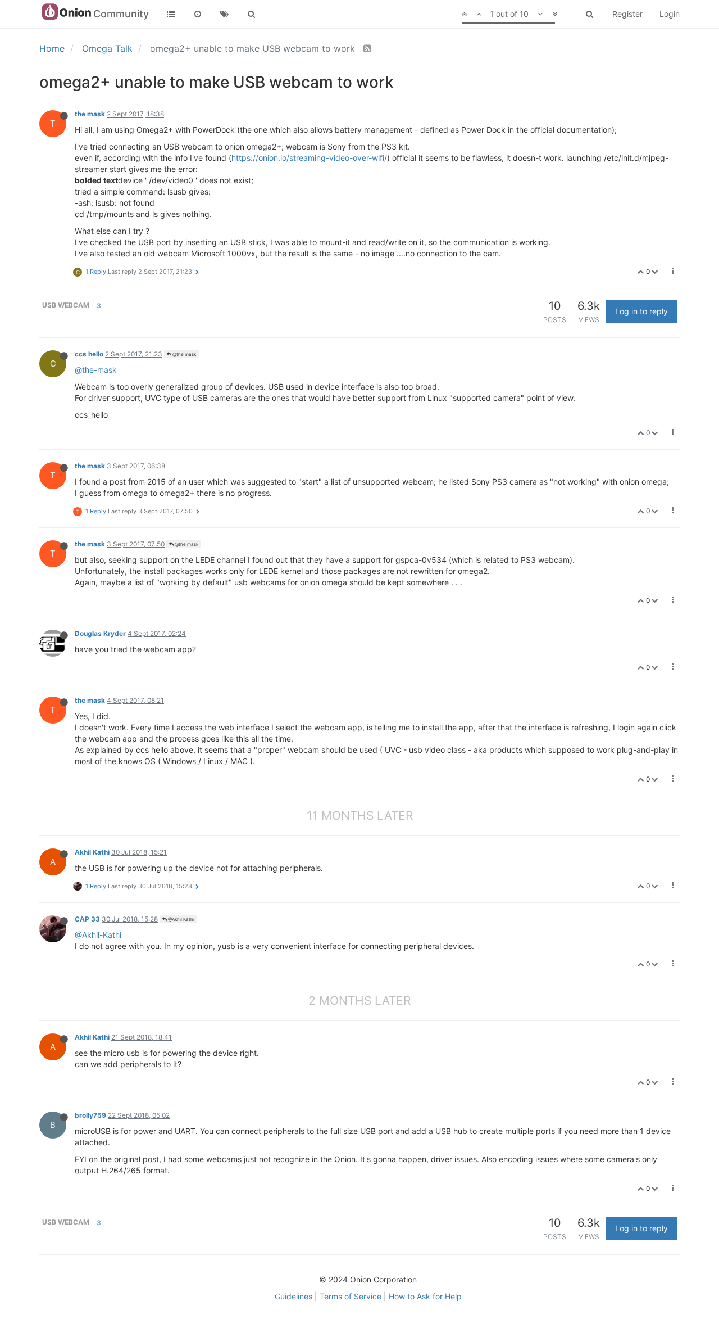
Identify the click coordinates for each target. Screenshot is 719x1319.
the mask (90, 114)
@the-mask (96, 369)
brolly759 (90, 1115)
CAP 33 (87, 919)
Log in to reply (641, 311)
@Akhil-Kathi (98, 934)
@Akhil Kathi (180, 919)
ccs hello (89, 354)
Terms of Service (350, 1296)
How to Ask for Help (425, 1296)
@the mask (183, 354)
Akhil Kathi (92, 852)
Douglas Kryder (100, 633)
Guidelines (293, 1296)
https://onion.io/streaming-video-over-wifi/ (309, 157)
